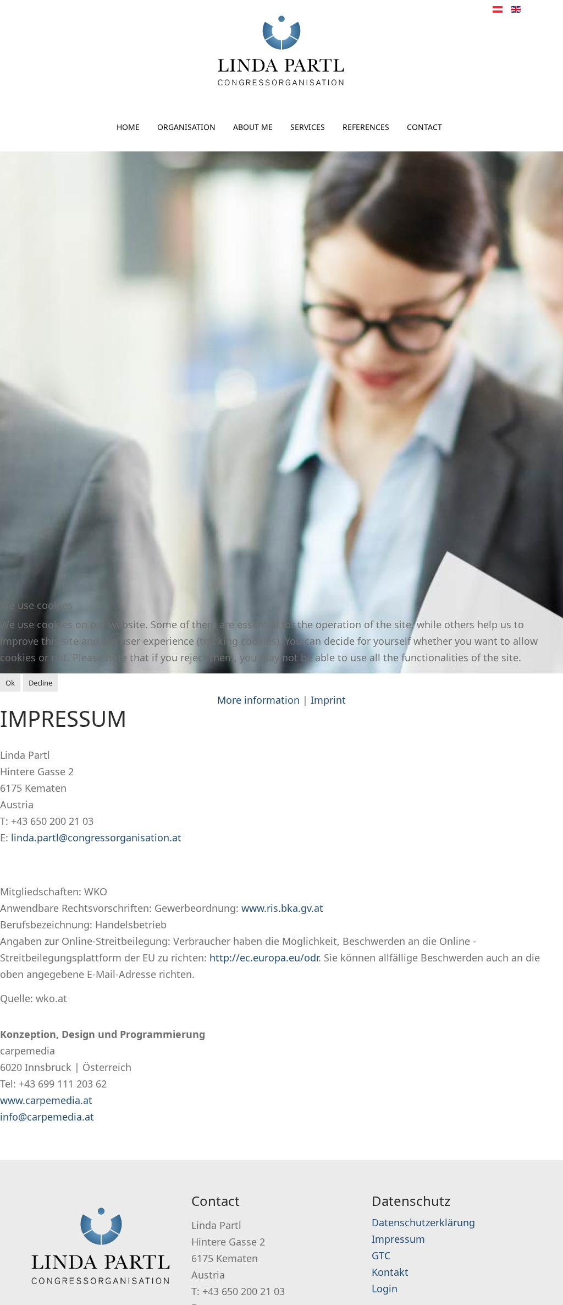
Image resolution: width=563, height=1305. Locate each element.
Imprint (328, 699)
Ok (10, 683)
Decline (40, 683)
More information (258, 699)
